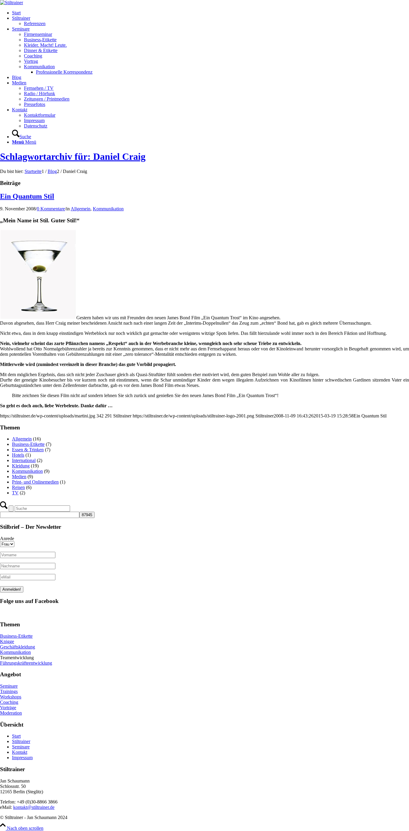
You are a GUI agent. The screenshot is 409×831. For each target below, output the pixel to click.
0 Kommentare (51, 208)
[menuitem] (210, 13)
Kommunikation (108, 208)
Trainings (9, 691)
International (24, 460)
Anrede (7, 538)
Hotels (18, 455)
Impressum (22, 757)
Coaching (9, 702)
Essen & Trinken (28, 449)
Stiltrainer (21, 741)
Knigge (7, 641)
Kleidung (21, 465)
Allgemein (80, 208)
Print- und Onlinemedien (35, 481)
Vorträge (8, 707)
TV (15, 492)
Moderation (11, 712)
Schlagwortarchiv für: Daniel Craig (73, 156)
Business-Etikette (28, 444)
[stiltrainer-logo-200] (11, 2)
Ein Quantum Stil (27, 196)
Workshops (10, 696)
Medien (19, 476)
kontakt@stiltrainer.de (33, 807)
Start (16, 736)
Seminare (9, 686)
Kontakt (19, 752)
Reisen (18, 487)
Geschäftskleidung (17, 646)
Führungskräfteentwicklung (26, 663)
